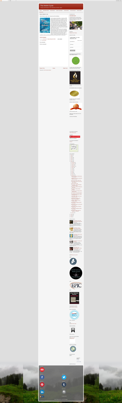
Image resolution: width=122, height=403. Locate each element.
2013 (71, 216)
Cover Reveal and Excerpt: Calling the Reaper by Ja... (76, 194)
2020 (71, 156)
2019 (71, 157)
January (72, 212)
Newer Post (42, 68)
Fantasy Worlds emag (74, 183)
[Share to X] (59, 39)
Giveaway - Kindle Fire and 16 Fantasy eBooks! (75, 200)
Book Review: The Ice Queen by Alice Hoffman (77, 228)
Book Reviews (52, 10)
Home (41, 10)
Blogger (66, 399)
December (73, 162)
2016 (71, 161)
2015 (71, 214)
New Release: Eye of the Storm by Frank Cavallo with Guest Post (77, 221)
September (73, 166)
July (72, 168)
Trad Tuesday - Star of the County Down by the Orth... (76, 196)
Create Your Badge (79, 361)
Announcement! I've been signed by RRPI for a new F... (76, 178)
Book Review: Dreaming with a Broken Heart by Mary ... (75, 198)
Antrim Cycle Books (59, 10)
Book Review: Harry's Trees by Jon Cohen (77, 235)
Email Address (72, 41)
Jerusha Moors (66, 10)
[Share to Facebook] (60, 39)
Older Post (65, 68)
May (72, 171)
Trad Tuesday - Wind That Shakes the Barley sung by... (76, 185)
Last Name (71, 47)
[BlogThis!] (58, 39)
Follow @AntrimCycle (73, 132)
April (72, 172)
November (73, 163)
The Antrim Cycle (46, 6)
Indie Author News (46, 10)
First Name (71, 44)
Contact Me (41, 12)
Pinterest (71, 141)
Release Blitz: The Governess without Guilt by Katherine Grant (77, 248)
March (72, 173)
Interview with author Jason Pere (76, 180)
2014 (71, 215)
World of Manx (79, 10)
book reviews (44, 40)
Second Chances (73, 10)
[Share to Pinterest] (61, 39)
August (72, 167)
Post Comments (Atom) (47, 70)
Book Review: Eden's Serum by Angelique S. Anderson (76, 211)
